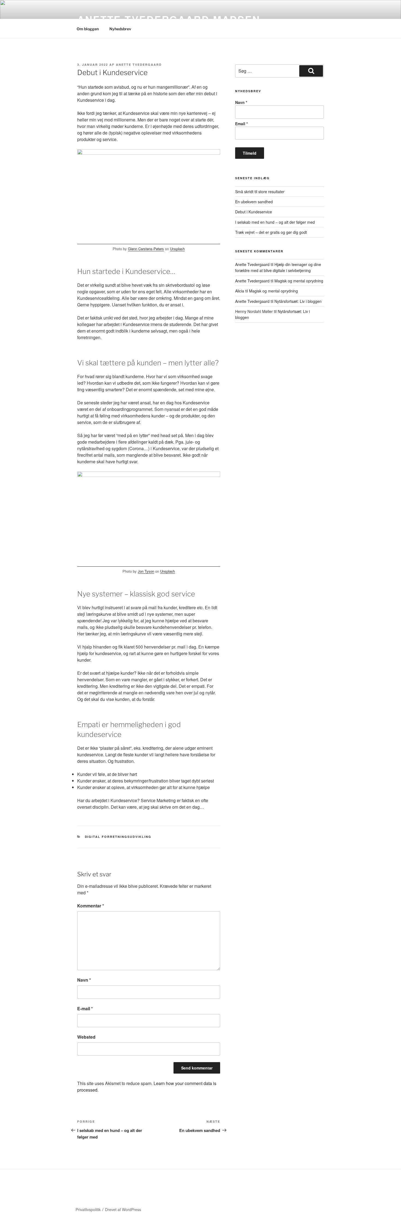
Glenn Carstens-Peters (146, 248)
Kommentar (90, 906)
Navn (84, 980)
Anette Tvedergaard (139, 64)
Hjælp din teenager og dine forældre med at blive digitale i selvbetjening (278, 267)
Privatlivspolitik (88, 1209)
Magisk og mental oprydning (298, 280)
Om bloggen (88, 28)
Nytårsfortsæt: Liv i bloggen (298, 301)
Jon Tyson (146, 571)
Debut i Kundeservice (253, 211)
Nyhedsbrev (120, 28)
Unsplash (177, 248)
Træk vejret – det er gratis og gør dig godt (271, 232)
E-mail (85, 1008)
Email (241, 123)
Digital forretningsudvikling (118, 837)
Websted (86, 1037)
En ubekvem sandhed (254, 201)
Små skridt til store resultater (260, 191)
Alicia (239, 291)
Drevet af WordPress (123, 1209)
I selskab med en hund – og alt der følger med (275, 222)
